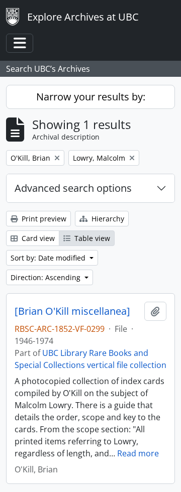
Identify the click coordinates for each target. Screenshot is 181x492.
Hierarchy (106, 218)
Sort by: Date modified (49, 258)
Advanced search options (73, 188)
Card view (37, 238)
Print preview (43, 218)
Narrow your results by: (90, 96)
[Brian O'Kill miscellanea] (72, 311)
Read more (138, 453)
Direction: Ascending (46, 277)
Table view (91, 238)
